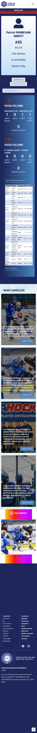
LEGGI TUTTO (27, 341)
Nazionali (24, 618)
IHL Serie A (6, 618)
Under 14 (5, 636)
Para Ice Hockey (8, 628)
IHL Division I (7, 623)
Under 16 (5, 633)
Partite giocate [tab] (18, 84)
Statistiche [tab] (18, 79)
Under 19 (5, 631)
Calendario (24, 623)
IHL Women (6, 626)
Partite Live (18, 10)
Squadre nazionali (27, 633)
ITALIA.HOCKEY (20, 513)
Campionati (6, 616)
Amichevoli (25, 621)
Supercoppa (6, 638)
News (23, 626)
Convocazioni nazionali (25, 637)
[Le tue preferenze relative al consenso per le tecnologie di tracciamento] (33, 729)
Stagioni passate (26, 628)
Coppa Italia (6, 641)
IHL (4, 621)
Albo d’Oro (24, 631)
